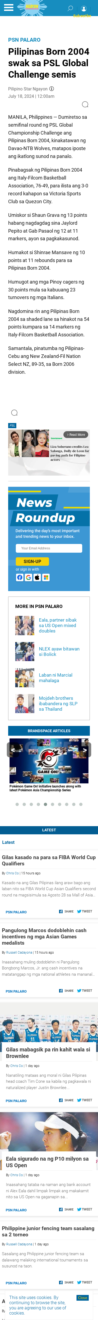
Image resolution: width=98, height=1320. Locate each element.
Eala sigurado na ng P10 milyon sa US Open (47, 1162)
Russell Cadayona (19, 952)
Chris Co (12, 873)
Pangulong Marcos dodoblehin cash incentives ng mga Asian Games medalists (44, 936)
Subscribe (82, 16)
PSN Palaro (24, 40)
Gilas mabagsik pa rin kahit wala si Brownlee (48, 1052)
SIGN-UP (32, 561)
